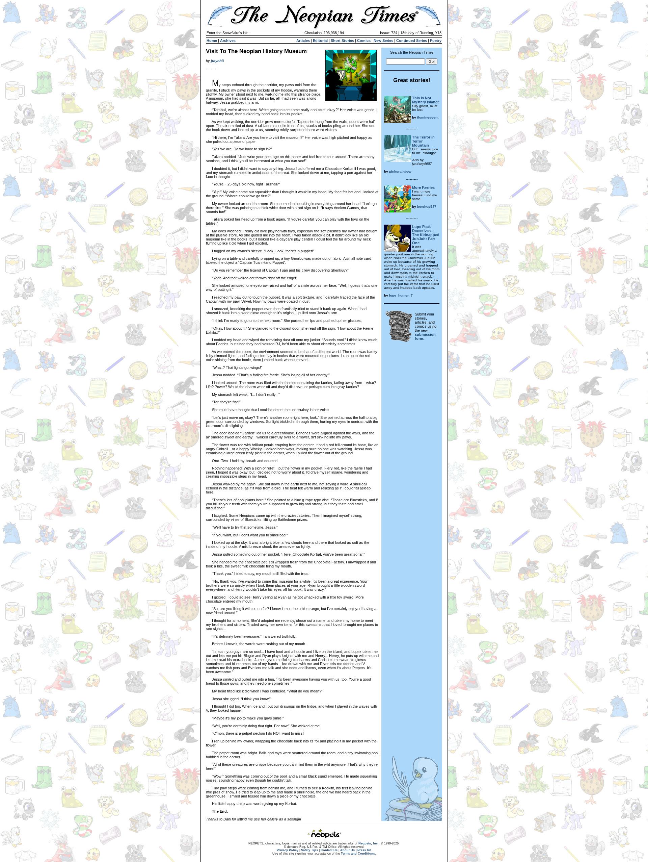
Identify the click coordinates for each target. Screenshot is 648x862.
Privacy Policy (287, 850)
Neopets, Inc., (369, 843)
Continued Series (411, 41)
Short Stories (342, 41)
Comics (364, 41)
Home (212, 41)
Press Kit (364, 850)
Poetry (435, 41)
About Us (347, 850)
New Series (383, 41)
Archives (228, 41)
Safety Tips (309, 850)
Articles (303, 41)
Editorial (320, 41)
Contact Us (329, 850)
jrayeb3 (217, 61)
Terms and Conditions (358, 853)
